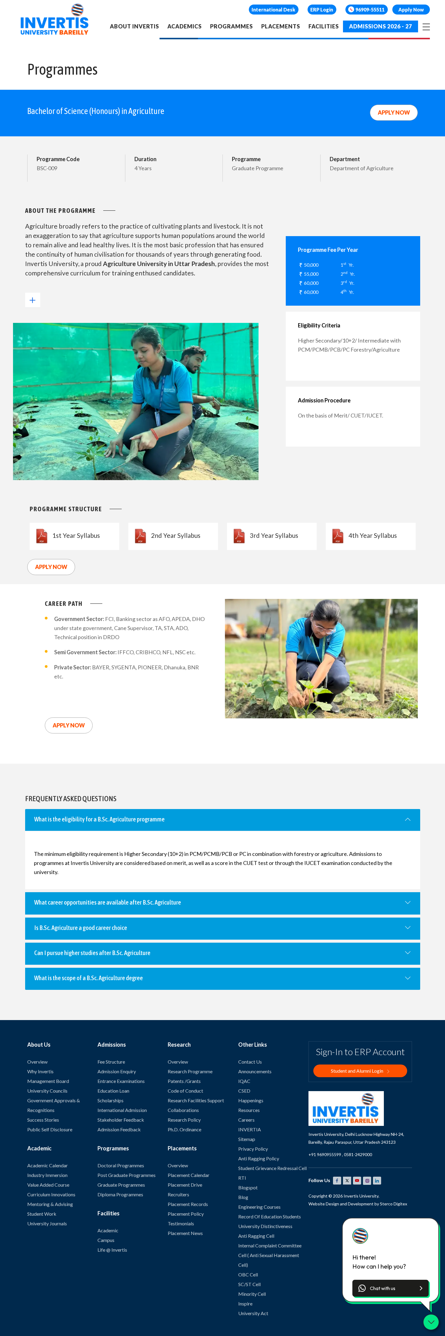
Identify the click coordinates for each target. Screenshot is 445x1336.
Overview (37, 1062)
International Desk (273, 9)
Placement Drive (185, 1185)
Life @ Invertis (112, 1250)
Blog (243, 1197)
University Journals (47, 1223)
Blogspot (248, 1187)
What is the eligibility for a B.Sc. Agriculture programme (99, 819)
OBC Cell (248, 1274)
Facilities (323, 26)
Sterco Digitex (393, 1203)
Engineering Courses (259, 1207)
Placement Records (188, 1204)
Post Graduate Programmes (126, 1175)
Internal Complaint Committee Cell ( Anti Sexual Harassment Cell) (270, 1255)
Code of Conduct (185, 1091)
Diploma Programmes (120, 1194)
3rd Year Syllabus (274, 535)
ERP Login (321, 9)
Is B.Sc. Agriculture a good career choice (80, 927)
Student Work (41, 1214)
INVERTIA (249, 1129)
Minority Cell (252, 1294)
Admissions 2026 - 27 (380, 26)
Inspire (245, 1303)
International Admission (122, 1110)
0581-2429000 (358, 1154)
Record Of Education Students (269, 1216)
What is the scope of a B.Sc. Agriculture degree (88, 977)
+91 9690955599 (324, 1154)
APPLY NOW (394, 112)
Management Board (48, 1081)
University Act (253, 1313)
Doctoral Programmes (120, 1165)
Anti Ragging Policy (258, 1158)
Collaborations (183, 1110)
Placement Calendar (188, 1175)
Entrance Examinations (121, 1081)
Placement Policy (186, 1214)
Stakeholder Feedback (120, 1120)
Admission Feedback (119, 1129)
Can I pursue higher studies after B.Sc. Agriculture (92, 952)
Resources (249, 1110)
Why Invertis (40, 1071)
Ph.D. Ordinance (184, 1129)
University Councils (47, 1091)
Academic (107, 1230)
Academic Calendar (47, 1165)
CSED (244, 1091)
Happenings (250, 1100)
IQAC (244, 1081)
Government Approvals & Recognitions (53, 1105)
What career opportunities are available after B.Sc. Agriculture (107, 902)
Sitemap (246, 1139)
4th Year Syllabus (372, 535)
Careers (246, 1120)
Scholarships (110, 1100)
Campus (105, 1240)
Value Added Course (48, 1185)
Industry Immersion (47, 1175)
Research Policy (184, 1120)
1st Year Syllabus (76, 535)
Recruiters (178, 1194)
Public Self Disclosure (49, 1129)
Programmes (231, 26)
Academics (184, 26)
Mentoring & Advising (50, 1204)
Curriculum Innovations (51, 1194)
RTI (242, 1178)
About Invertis (134, 26)
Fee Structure (111, 1062)
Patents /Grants (184, 1081)
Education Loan (113, 1091)
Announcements (255, 1071)
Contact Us (250, 1062)
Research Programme (190, 1071)
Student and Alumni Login (357, 1071)
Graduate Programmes (121, 1185)
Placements (280, 26)
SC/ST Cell (249, 1284)
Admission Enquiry (116, 1071)
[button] (390, 1288)
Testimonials (181, 1223)
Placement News (185, 1233)
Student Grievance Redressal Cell (272, 1168)
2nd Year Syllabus (175, 535)
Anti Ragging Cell (256, 1236)
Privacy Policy (253, 1149)
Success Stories (43, 1120)
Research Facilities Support (196, 1100)
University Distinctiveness (265, 1226)
